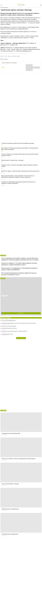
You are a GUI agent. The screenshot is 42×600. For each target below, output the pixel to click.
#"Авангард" (10, 56)
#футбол (1, 56)
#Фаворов (18, 56)
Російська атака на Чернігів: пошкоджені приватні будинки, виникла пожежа (19, 165)
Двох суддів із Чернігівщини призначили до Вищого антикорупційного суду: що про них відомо (19, 148)
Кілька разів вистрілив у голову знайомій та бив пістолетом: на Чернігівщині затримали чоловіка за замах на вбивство (17, 176)
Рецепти (5, 295)
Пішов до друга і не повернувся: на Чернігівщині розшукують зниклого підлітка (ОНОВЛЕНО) (19, 269)
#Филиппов (14, 56)
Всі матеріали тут (21, 313)
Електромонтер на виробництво (10, 534)
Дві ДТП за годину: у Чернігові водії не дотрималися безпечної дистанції (20, 171)
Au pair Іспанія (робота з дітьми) (10, 484)
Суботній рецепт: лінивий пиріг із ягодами (12, 160)
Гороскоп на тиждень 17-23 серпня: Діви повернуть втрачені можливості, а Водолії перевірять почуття (19, 264)
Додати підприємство (21, 338)
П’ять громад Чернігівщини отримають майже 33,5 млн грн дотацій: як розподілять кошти (18, 273)
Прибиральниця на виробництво (10, 509)
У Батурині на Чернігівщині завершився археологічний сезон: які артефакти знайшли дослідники (18, 182)
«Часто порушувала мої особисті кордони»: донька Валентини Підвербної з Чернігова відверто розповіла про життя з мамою (19, 259)
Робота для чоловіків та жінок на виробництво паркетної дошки (18, 458)
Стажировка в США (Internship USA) (11, 433)
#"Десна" (5, 56)
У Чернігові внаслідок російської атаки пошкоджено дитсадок (17, 143)
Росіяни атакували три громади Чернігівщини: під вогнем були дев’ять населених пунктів (20, 154)
